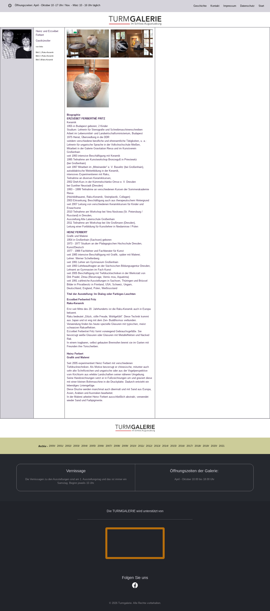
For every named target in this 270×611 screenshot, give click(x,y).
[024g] (88, 43)
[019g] (88, 83)
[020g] (132, 43)
